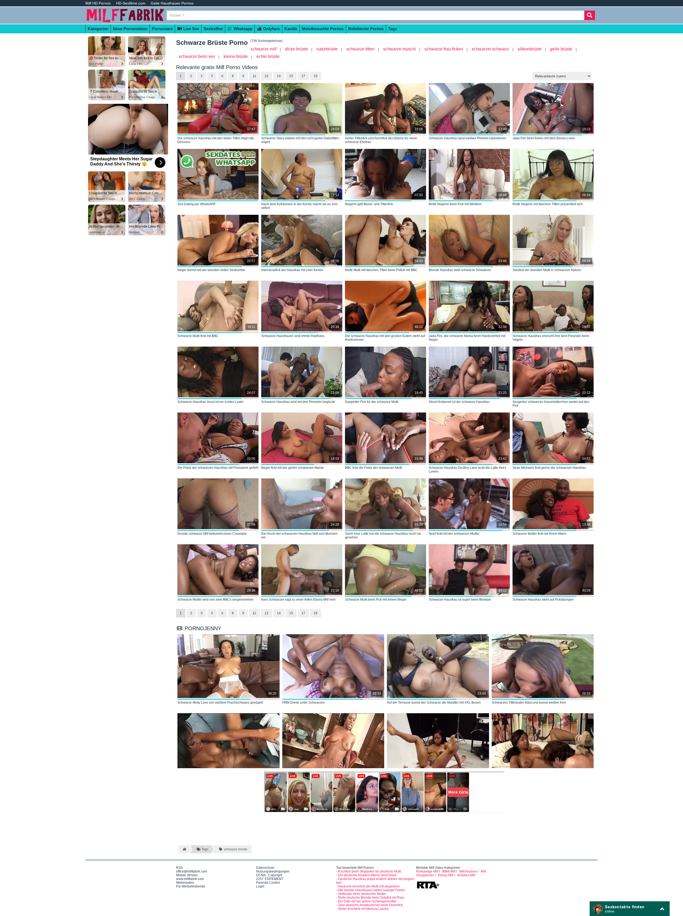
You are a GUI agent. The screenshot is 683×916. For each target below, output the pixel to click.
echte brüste (268, 56)
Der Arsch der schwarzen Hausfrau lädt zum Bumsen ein (299, 535)
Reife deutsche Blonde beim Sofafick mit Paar (371, 897)
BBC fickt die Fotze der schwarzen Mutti (373, 468)
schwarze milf (263, 49)
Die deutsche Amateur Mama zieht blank (367, 875)
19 (315, 76)
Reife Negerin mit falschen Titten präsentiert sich (548, 204)
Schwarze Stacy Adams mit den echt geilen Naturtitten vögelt (300, 140)
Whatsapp (242, 28)
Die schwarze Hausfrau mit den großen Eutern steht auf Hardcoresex (385, 338)
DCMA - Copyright (269, 875)
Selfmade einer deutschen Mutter (362, 894)
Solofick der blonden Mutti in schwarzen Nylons (547, 270)
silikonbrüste (530, 49)
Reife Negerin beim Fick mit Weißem (455, 204)
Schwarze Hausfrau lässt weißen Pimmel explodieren (467, 138)
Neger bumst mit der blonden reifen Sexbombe (211, 270)
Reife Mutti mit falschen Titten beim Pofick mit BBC (381, 270)
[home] (184, 849)
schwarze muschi (399, 49)
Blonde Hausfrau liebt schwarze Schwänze (460, 270)
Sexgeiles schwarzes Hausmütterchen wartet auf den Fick (551, 403)
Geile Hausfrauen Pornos (172, 3)
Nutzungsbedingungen (272, 871)
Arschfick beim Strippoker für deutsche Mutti (369, 871)
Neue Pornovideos (130, 28)
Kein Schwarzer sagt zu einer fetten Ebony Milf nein (298, 599)
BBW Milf (448, 871)
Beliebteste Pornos (366, 28)
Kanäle (290, 28)
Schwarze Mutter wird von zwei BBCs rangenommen (215, 599)
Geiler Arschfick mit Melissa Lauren (363, 909)
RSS (179, 868)
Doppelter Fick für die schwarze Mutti (371, 402)
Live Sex (190, 28)
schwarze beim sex (197, 56)
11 (254, 76)
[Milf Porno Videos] (125, 22)
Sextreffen (213, 28)
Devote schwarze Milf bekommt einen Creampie (212, 534)
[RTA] (428, 888)
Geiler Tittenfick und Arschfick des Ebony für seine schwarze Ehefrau (381, 140)
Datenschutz (265, 868)
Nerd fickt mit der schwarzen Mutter (454, 534)
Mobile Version (187, 875)
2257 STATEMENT (269, 879)
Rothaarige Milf (427, 871)
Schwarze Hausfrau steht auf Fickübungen (543, 599)
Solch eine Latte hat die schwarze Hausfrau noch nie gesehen (383, 535)
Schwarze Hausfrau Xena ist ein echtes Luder (210, 402)
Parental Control (268, 883)
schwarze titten (360, 49)
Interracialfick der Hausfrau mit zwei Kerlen (292, 270)
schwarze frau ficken (443, 49)
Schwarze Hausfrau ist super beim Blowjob (460, 599)
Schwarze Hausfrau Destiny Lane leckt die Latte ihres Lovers (467, 469)
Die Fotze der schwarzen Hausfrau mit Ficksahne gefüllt (217, 468)
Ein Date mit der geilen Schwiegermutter (367, 901)
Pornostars (162, 28)
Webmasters (185, 883)
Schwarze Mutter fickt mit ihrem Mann (539, 534)
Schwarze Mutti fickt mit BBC (198, 336)
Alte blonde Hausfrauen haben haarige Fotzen (371, 890)
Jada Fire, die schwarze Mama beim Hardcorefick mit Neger (467, 338)
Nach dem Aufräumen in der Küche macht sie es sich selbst (299, 206)
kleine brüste (236, 56)
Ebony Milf (445, 875)
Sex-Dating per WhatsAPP (196, 204)
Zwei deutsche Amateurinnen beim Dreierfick (370, 905)
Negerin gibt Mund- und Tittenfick (369, 204)
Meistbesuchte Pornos (323, 28)
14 (279, 76)
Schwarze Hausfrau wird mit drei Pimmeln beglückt (298, 402)
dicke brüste (296, 49)
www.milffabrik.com (190, 879)
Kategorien (98, 28)
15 (291, 76)
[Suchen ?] (589, 15)
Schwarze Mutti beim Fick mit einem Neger (376, 599)
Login (260, 886)
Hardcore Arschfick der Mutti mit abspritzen (369, 886)
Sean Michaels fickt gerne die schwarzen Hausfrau (549, 468)
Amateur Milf (466, 875)
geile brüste (561, 49)
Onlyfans (271, 28)
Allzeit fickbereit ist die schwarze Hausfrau (459, 402)
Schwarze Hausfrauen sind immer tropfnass (292, 336)
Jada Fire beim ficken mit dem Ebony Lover (544, 138)
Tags (392, 28)
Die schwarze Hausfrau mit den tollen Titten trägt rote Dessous (215, 140)
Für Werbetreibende (190, 886)
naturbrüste (327, 49)
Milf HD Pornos (98, 3)
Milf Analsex (468, 871)
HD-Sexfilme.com (130, 3)
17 (303, 76)
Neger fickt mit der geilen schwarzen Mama (292, 468)
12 (266, 76)
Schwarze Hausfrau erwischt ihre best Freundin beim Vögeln (551, 338)
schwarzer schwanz (490, 49)
